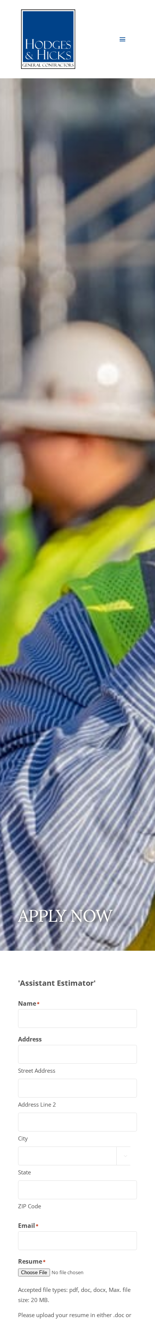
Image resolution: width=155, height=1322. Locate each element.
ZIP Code (29, 1206)
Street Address (36, 1070)
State (24, 1172)
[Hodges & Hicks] (48, 12)
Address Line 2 (37, 1104)
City (23, 1138)
